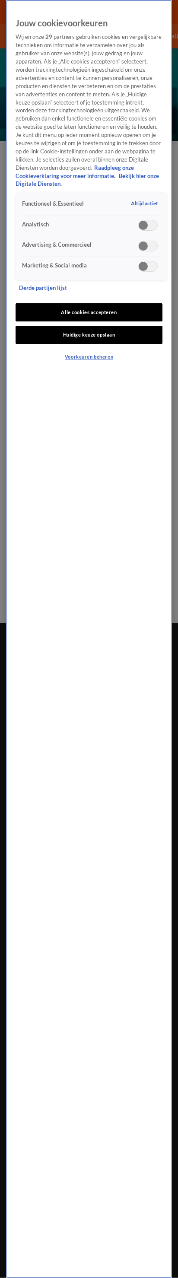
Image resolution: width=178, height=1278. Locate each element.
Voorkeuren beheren (89, 356)
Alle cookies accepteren (89, 312)
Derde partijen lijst (43, 288)
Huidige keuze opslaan (89, 334)
